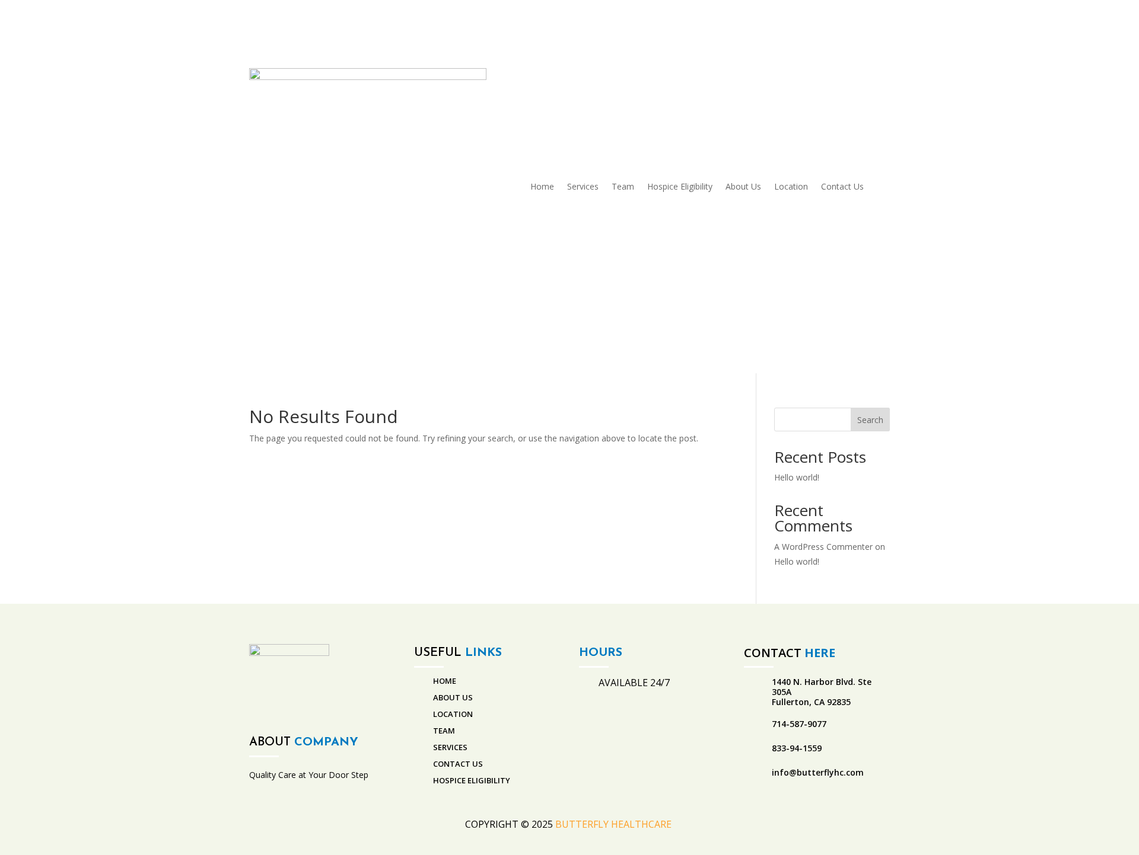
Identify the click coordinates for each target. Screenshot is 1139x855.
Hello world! (796, 477)
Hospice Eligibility (679, 186)
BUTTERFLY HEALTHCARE (614, 824)
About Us (743, 186)
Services (583, 186)
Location (791, 186)
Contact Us (842, 186)
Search (870, 419)
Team (623, 186)
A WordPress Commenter (823, 546)
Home (542, 186)
